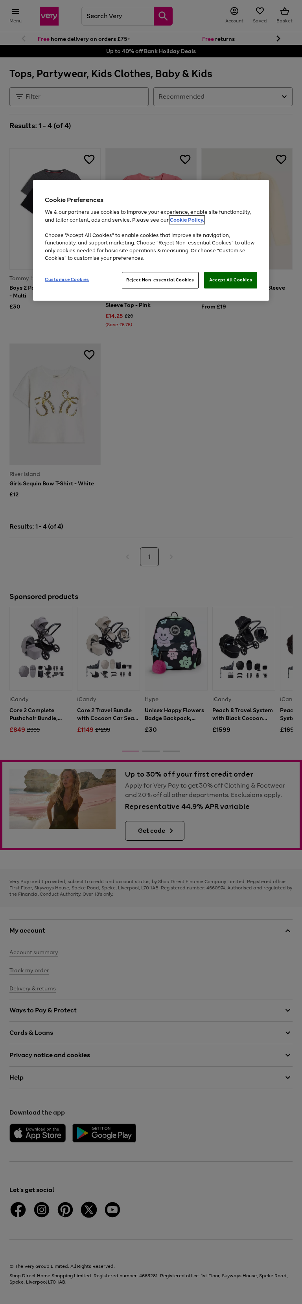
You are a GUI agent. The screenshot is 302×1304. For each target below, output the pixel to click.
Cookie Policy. (187, 220)
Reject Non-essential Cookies (160, 280)
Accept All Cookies (230, 280)
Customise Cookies (67, 279)
